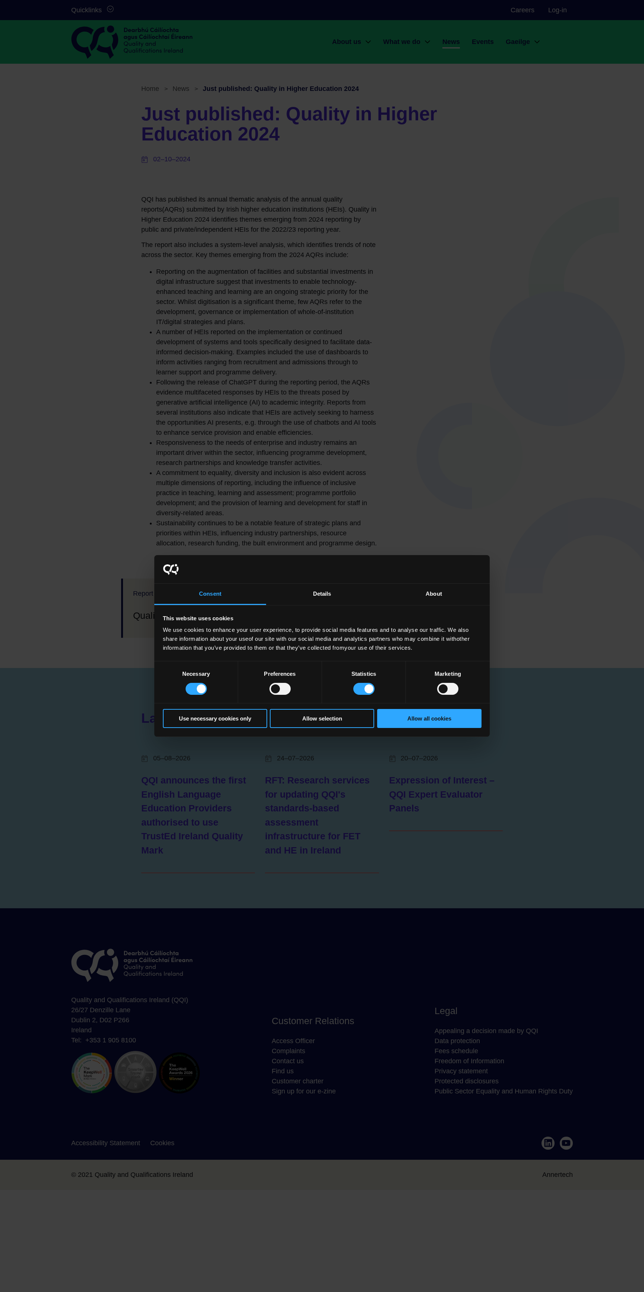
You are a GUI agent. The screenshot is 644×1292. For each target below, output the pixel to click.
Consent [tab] (210, 594)
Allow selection (322, 719)
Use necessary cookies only (215, 719)
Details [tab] (322, 594)
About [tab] (434, 594)
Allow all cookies (429, 719)
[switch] (280, 689)
